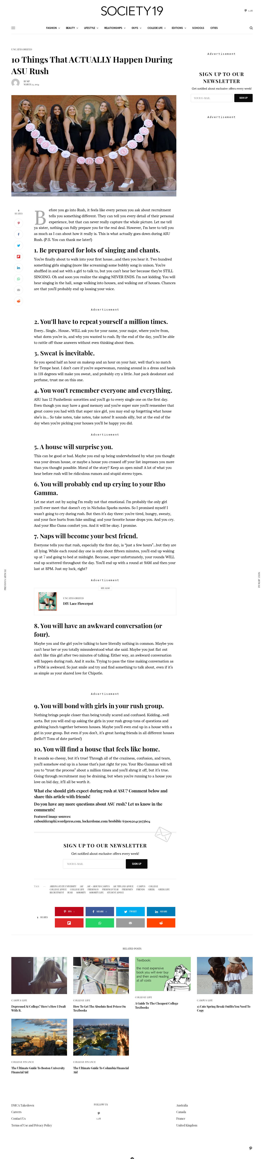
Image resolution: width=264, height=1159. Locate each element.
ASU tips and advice (123, 886)
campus (141, 886)
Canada (181, 1112)
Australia (182, 1105)
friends (140, 889)
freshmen (127, 889)
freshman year (110, 889)
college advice (58, 889)
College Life (81, 1000)
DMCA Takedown (22, 1105)
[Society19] (132, 11)
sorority (81, 892)
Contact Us (18, 1118)
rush (70, 892)
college (153, 886)
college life (77, 889)
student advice (115, 892)
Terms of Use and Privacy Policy (31, 1125)
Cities (214, 28)
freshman (93, 889)
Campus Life (19, 1000)
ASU (82, 886)
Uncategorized (21, 49)
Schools (198, 28)
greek (151, 889)
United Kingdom (186, 1125)
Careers (16, 1112)
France (180, 1118)
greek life (164, 889)
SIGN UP (136, 864)
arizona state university (63, 886)
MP (28, 81)
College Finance (22, 1061)
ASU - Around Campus (98, 886)
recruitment (57, 892)
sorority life (96, 892)
